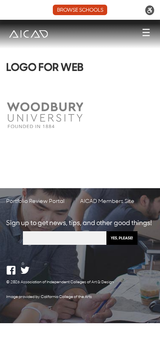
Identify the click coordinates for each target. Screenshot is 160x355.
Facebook (11, 270)
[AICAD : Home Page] (28, 34)
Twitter (25, 270)
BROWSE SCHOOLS (80, 10)
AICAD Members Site (107, 201)
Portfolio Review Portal (35, 201)
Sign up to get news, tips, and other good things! (79, 223)
